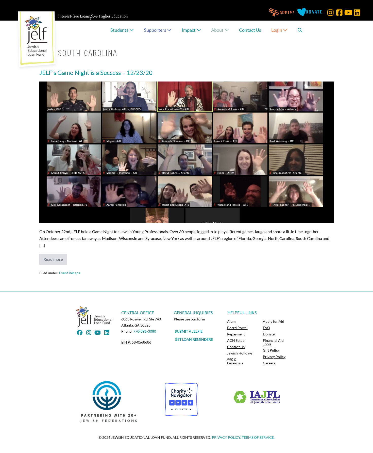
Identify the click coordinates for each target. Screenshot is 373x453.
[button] (330, 12)
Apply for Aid (273, 321)
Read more (55, 261)
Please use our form (189, 319)
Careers (269, 363)
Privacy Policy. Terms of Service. (243, 437)
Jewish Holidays (239, 353)
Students (119, 30)
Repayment (236, 334)
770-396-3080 (144, 331)
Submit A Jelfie (188, 331)
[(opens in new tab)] (110, 401)
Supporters (155, 30)
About (217, 30)
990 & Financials (235, 361)
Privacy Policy (274, 356)
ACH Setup (236, 340)
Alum (231, 321)
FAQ (266, 328)
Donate (269, 334)
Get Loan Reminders (194, 339)
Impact (189, 30)
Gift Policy (271, 350)
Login (277, 30)
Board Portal (237, 328)
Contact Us (250, 30)
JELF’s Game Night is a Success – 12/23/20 (95, 72)
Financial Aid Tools (273, 342)
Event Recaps (69, 273)
